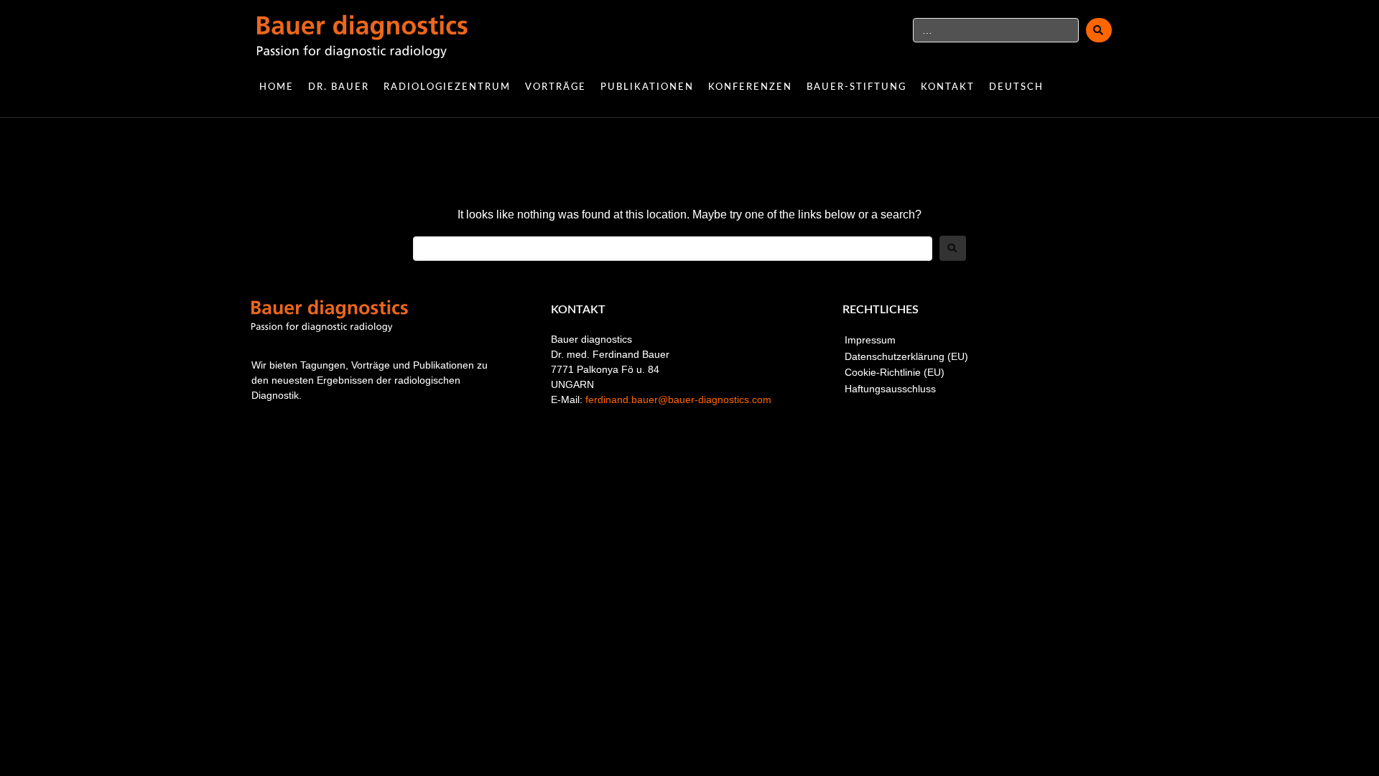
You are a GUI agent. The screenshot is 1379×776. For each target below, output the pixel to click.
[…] (996, 30)
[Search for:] (672, 248)
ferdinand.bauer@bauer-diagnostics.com (678, 399)
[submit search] (1099, 30)
